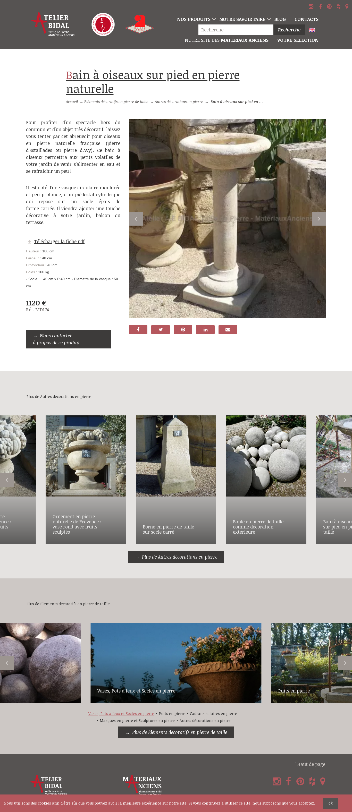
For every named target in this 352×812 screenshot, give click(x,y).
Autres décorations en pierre (179, 101)
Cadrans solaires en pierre (213, 713)
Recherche (289, 30)
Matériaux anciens (227, 40)
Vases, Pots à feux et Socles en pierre (136, 691)
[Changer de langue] (314, 30)
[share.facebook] (138, 329)
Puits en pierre (294, 691)
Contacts (307, 19)
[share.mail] (228, 329)
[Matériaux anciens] (167, 785)
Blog (280, 19)
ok (331, 803)
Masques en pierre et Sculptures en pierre (137, 720)
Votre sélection (298, 40)
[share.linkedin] (205, 329)
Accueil (72, 101)
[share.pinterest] (183, 329)
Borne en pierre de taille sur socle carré (168, 529)
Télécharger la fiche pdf (59, 241)
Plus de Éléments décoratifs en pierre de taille (179, 732)
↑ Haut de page (309, 764)
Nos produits (194, 19)
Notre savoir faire (242, 19)
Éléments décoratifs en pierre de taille (116, 101)
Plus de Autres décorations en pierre (179, 557)
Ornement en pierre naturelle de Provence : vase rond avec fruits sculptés (77, 524)
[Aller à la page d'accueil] (53, 24)
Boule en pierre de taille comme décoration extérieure (258, 526)
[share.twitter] (160, 329)
